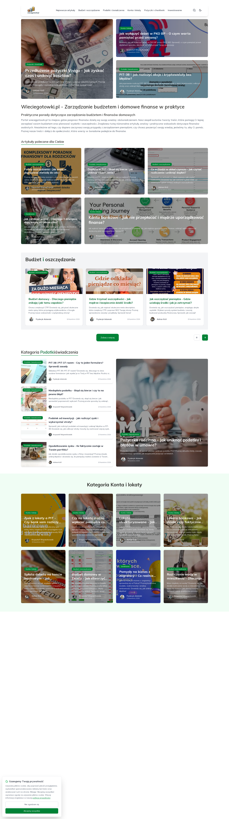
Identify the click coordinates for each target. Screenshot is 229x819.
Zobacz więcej (107, 337)
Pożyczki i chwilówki (154, 10)
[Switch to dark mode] (200, 10)
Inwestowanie (175, 10)
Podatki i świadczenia (113, 10)
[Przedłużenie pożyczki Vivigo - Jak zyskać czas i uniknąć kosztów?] (67, 59)
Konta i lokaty (134, 10)
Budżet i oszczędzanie (89, 10)
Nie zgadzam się (32, 804)
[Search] (194, 10)
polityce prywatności (41, 798)
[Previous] (197, 337)
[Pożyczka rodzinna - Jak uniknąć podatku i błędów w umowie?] (162, 413)
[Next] (205, 337)
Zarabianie (30, 214)
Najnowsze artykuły (65, 10)
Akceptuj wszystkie (32, 811)
